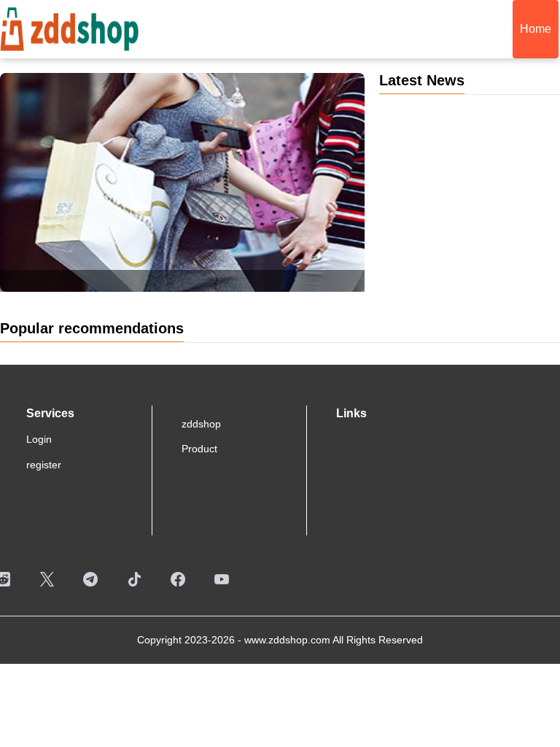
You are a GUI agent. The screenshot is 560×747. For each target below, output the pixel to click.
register (43, 465)
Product (199, 448)
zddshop (201, 424)
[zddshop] (69, 27)
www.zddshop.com (287, 640)
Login (39, 439)
